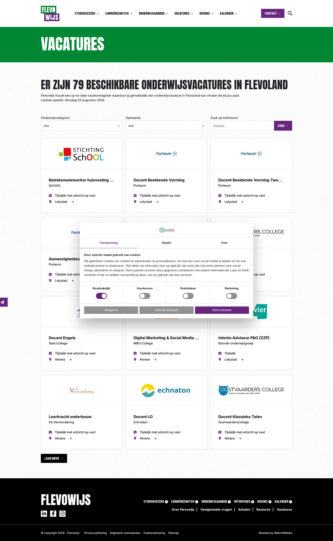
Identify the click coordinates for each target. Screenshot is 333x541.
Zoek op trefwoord (224, 118)
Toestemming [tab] (108, 242)
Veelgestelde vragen (216, 509)
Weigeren (111, 310)
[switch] (144, 296)
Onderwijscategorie (55, 118)
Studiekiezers (85, 13)
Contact (271, 13)
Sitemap (173, 532)
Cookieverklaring (154, 532)
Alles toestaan (222, 310)
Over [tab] (224, 242)
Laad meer (52, 458)
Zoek (281, 126)
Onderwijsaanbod (151, 13)
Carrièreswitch (117, 13)
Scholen (244, 509)
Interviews (242, 501)
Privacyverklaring (95, 532)
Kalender (227, 13)
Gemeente (133, 118)
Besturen (263, 509)
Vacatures (181, 13)
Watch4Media (283, 532)
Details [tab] (166, 242)
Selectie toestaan (166, 310)
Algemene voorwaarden (125, 532)
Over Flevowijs (183, 509)
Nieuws (204, 13)
